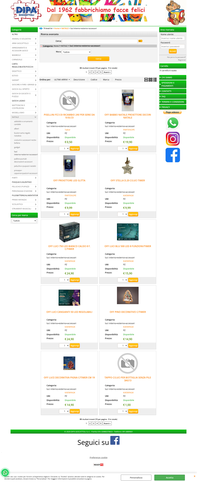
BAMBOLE (16, 55)
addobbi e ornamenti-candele (23, 123)
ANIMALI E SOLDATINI (21, 38)
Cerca (58, 41)
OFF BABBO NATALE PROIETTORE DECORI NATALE (128, 116)
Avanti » (107, 72)
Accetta (169, 477)
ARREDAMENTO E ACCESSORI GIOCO (20, 49)
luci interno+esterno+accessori (26, 153)
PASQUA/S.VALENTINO (22, 182)
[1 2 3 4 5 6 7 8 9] (122, 214)
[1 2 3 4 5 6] (122, 148)
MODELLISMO (18, 112)
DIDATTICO (16, 71)
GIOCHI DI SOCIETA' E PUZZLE (21, 95)
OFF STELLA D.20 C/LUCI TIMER (128, 180)
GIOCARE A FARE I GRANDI (23, 84)
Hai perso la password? (176, 57)
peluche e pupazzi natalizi (25, 166)
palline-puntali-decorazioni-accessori (23, 160)
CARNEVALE (17, 59)
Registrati (182, 60)
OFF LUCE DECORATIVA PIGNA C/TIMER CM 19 (69, 377)
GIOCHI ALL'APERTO (20, 89)
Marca (58, 51)
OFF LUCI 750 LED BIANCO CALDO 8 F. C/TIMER (69, 248)
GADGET (15, 80)
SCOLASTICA (17, 204)
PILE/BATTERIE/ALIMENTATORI (25, 195)
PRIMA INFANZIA (19, 199)
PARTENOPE (129, 129)
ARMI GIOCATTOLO (20, 43)
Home (56, 46)
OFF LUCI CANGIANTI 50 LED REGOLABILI (69, 312)
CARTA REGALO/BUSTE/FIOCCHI (22, 65)
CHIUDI (195, 476)
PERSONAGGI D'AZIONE (22, 191)
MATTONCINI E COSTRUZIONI (18, 106)
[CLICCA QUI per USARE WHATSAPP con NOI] (173, 128)
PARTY (14, 177)
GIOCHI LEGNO (18, 100)
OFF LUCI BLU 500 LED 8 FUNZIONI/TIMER (128, 246)
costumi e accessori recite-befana (25, 141)
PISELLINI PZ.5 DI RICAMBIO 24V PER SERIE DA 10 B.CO (69, 116)
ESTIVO (15, 75)
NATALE (15, 117)
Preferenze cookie (98, 457)
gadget (17, 147)
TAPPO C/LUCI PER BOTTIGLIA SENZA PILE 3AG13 (128, 379)
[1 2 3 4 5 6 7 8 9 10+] (64, 148)
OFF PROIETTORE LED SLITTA (69, 180)
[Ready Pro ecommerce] (98, 465)
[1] (64, 214)
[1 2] (122, 280)
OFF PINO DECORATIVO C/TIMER (128, 312)
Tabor (67, 129)
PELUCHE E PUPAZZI (20, 186)
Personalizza (136, 477)
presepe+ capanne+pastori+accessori (25, 172)
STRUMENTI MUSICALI (21, 208)
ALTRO (15, 34)
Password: (165, 42)
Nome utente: (167, 34)
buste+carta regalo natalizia (22, 134)
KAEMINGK (128, 195)
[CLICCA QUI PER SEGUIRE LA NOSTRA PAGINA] (173, 145)
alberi (16, 128)
